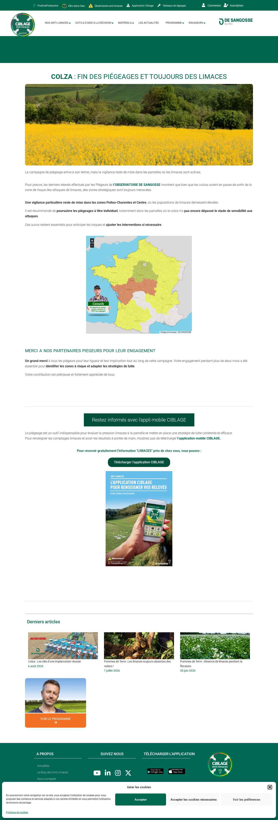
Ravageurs (196, 22)
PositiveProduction (47, 5)
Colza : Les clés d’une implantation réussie (54, 661)
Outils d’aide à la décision (93, 22)
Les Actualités (149, 22)
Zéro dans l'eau (76, 5)
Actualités (43, 765)
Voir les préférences (246, 799)
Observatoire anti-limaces (108, 5)
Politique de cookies (17, 812)
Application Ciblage (142, 5)
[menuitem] (57, 23)
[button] (270, 787)
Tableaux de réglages (174, 5)
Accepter (141, 799)
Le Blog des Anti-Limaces (52, 772)
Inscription (236, 5)
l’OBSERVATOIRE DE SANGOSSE (136, 185)
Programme (174, 22)
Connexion (214, 5)
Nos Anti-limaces (56, 22)
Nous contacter (46, 778)
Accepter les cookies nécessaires (194, 799)
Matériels (125, 22)
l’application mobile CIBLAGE (198, 438)
